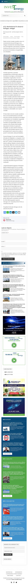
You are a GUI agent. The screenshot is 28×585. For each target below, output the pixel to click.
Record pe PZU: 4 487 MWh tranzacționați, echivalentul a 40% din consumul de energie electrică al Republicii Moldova (13, 424)
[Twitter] (16, 582)
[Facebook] (13, 582)
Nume (3, 241)
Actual (11, 36)
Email (3, 246)
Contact (18, 575)
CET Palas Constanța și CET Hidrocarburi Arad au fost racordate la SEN (14, 266)
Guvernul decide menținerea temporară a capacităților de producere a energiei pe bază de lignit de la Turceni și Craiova (13, 276)
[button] (2, 1)
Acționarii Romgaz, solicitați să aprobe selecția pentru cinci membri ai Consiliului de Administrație (13, 295)
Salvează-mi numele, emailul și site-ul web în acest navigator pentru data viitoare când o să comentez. (13, 255)
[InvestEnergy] (14, 8)
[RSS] (11, 582)
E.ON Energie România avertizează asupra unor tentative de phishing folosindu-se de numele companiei (13, 505)
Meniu (6, 1)
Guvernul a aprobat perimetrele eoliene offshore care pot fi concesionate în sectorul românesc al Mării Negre (14, 463)
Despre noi (9, 572)
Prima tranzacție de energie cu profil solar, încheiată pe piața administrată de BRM (13, 434)
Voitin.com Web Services (17, 579)
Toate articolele (7, 453)
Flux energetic (16, 32)
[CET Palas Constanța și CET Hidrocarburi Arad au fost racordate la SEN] (6, 270)
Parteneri (10, 575)
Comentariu (5, 232)
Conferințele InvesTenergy (14, 573)
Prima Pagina (6, 36)
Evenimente (18, 572)
